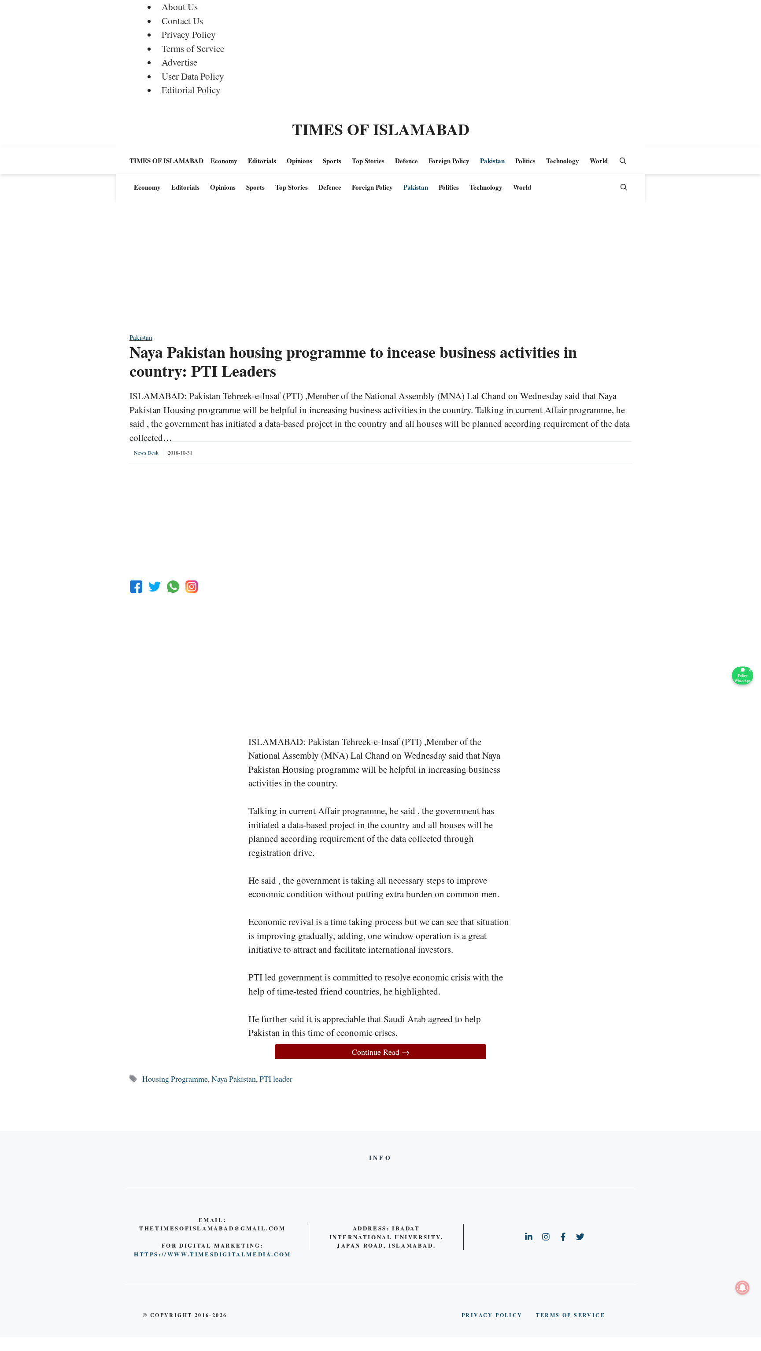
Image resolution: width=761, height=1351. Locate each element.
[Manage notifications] (742, 1288)
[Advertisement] (380, 270)
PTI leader (275, 1078)
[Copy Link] (191, 586)
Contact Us (182, 21)
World (599, 160)
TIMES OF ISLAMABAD (380, 128)
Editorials (262, 160)
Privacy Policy (189, 34)
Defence (406, 160)
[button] (623, 160)
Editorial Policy (191, 90)
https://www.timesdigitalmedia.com (212, 1254)
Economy (224, 160)
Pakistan (492, 160)
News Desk (146, 452)
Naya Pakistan (233, 1078)
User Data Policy (193, 76)
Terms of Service (193, 48)
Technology (562, 160)
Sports (332, 160)
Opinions (299, 160)
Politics (525, 160)
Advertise (179, 62)
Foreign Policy (449, 160)
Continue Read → (381, 1051)
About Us (180, 6)
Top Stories (368, 160)
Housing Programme (175, 1078)
